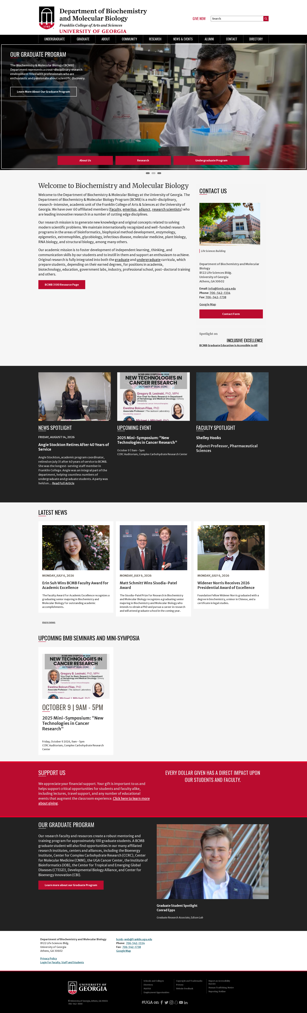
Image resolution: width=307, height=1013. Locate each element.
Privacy (179, 985)
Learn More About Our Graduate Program (43, 91)
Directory (256, 39)
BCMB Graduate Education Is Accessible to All (228, 345)
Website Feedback (184, 988)
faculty (115, 209)
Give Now (199, 18)
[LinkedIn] (186, 1002)
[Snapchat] (176, 1002)
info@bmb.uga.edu (222, 288)
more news (48, 622)
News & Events (183, 39)
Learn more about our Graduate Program (71, 885)
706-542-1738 (215, 297)
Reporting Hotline (217, 991)
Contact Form (231, 314)
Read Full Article (63, 483)
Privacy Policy (48, 958)
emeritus (130, 209)
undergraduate (149, 260)
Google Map (207, 304)
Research (155, 39)
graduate (122, 260)
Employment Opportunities (156, 992)
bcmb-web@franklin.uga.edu (134, 939)
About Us (85, 160)
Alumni (209, 39)
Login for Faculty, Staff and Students (62, 962)
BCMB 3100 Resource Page (62, 284)
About (106, 39)
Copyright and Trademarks (189, 981)
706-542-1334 (220, 293)
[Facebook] (162, 1002)
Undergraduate (54, 39)
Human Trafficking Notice (221, 987)
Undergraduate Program (211, 160)
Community (129, 39)
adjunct (144, 209)
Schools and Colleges (154, 981)
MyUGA (147, 988)
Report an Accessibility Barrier (219, 982)
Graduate (83, 39)
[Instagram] (171, 1002)
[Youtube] (181, 1002)
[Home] (94, 16)
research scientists (166, 209)
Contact (231, 39)
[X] (166, 1002)
